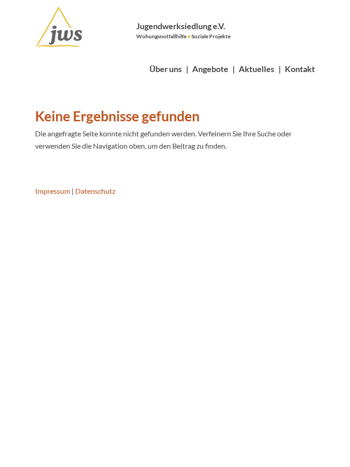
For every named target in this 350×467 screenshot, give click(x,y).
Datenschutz (95, 191)
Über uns (165, 69)
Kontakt (300, 69)
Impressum (52, 191)
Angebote (210, 69)
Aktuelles (256, 69)
